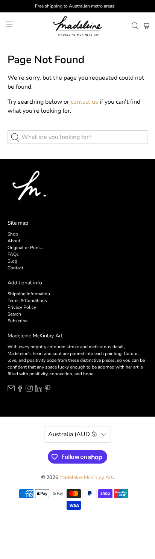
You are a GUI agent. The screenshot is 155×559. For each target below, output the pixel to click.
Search (14, 314)
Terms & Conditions (27, 301)
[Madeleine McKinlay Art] (77, 25)
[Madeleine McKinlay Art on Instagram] (29, 391)
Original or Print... (25, 248)
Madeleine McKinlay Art (86, 477)
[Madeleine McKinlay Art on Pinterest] (47, 391)
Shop (13, 234)
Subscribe (17, 321)
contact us (84, 102)
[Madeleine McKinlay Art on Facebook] (20, 391)
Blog (12, 261)
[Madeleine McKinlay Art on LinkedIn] (38, 391)
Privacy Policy (22, 307)
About (14, 241)
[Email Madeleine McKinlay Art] (11, 391)
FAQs (13, 254)
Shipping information (29, 294)
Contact (15, 268)
